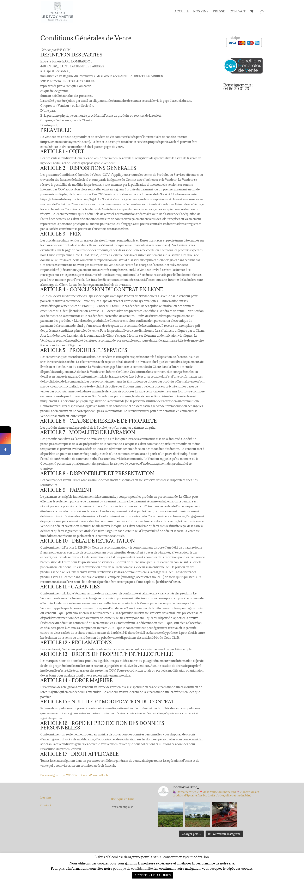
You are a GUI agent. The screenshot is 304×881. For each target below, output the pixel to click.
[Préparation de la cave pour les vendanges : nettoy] (224, 814)
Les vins (45, 797)
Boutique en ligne (122, 799)
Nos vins (200, 12)
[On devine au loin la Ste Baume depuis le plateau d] (170, 814)
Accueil (181, 12)
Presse (219, 12)
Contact (45, 805)
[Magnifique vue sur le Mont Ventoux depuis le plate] (197, 814)
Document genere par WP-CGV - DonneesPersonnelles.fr (74, 775)
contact (237, 12)
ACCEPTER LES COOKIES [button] (153, 875)
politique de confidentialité (133, 868)
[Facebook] (5, 449)
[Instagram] (5, 438)
